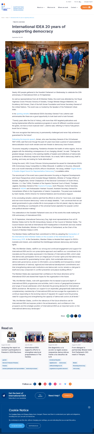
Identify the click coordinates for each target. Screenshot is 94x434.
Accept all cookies (17, 425)
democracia (62, 362)
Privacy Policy (28, 414)
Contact (73, 7)
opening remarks (23, 114)
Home (2, 17)
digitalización (53, 362)
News (7, 17)
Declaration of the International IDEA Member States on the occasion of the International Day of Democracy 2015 (45, 236)
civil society (76, 368)
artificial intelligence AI (56, 365)
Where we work (63, 7)
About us (40, 7)
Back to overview (19, 22)
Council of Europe (45, 186)
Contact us (68, 395)
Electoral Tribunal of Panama (10, 362)
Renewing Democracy (79, 365)
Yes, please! (40, 395)
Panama (5, 365)
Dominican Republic (55, 360)
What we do (51, 7)
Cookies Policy (16, 414)
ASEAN (23, 188)
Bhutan (75, 362)
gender (5, 360)
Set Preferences (33, 425)
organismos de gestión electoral (58, 368)
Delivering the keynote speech (23, 139)
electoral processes (31, 368)
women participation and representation (13, 368)
